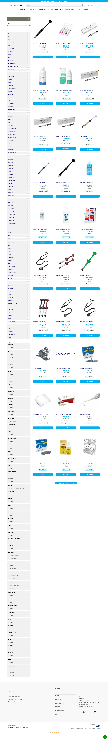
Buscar (83, 5)
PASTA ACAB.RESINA (60, 692)
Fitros (10, 19)
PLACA (57, 695)
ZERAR (57, 714)
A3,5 (64, 286)
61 (65, 471)
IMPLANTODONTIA (69, 9)
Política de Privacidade (14, 696)
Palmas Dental (16, 5)
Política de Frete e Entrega (15, 694)
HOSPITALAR (23, 9)
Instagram (84, 711)
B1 (89, 286)
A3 (69, 286)
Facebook (95, 711)
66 (70, 471)
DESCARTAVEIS (32, 9)
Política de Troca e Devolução (15, 699)
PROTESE (50, 9)
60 (67, 471)
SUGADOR (85, 9)
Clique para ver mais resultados (66, 483)
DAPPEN (79, 9)
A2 (66, 286)
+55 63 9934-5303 (84, 700)
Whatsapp (105, 737)
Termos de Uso (12, 702)
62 (62, 471)
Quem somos (11, 691)
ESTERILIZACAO (42, 9)
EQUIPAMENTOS (59, 9)
